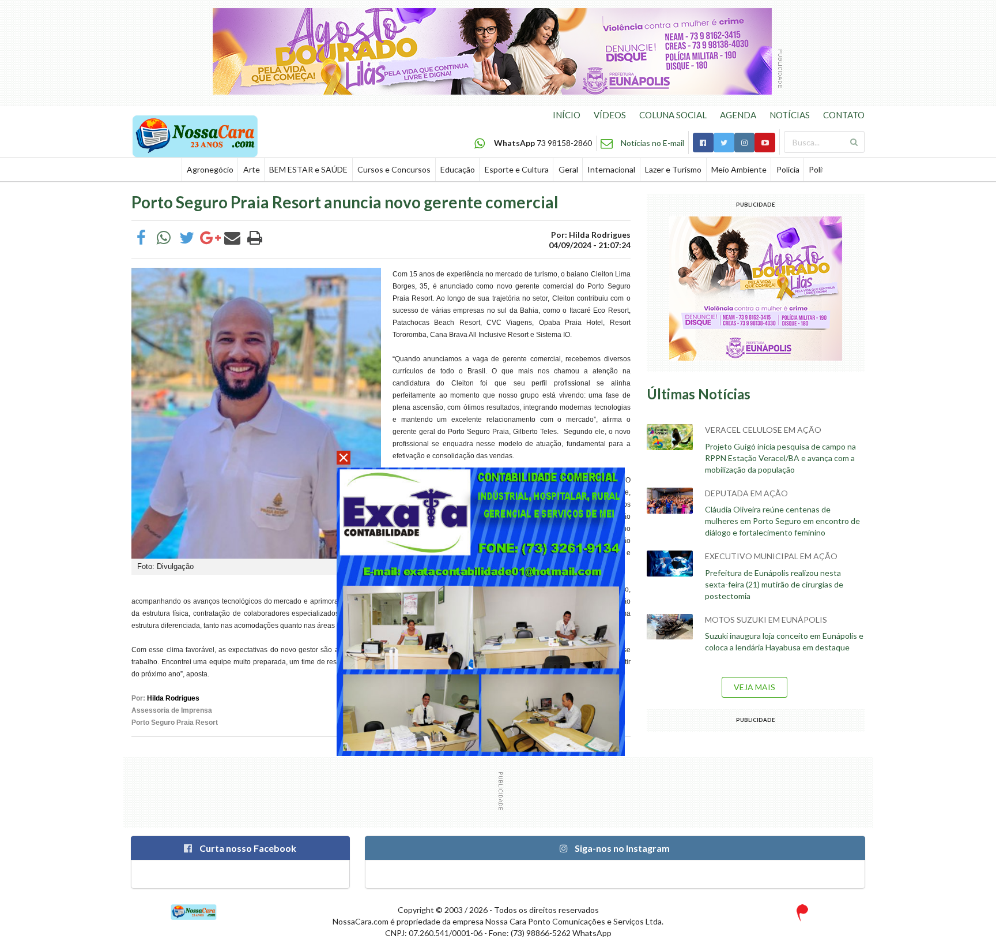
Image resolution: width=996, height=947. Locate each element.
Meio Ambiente (739, 169)
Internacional (611, 169)
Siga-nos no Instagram (621, 848)
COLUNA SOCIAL (673, 115)
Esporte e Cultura (517, 169)
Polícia (787, 169)
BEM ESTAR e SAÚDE (308, 169)
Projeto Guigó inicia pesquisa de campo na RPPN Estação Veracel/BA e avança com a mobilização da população (780, 457)
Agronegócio (210, 169)
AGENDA (738, 115)
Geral (568, 169)
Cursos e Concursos (394, 169)
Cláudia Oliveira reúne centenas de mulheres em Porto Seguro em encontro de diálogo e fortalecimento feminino (782, 520)
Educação (457, 169)
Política (822, 169)
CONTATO (844, 115)
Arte (251, 169)
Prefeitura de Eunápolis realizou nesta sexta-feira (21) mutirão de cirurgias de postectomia (774, 584)
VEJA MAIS (754, 687)
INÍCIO (566, 115)
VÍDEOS (610, 115)
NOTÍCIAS (789, 115)
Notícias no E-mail (652, 143)
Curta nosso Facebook (247, 848)
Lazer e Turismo (673, 169)
